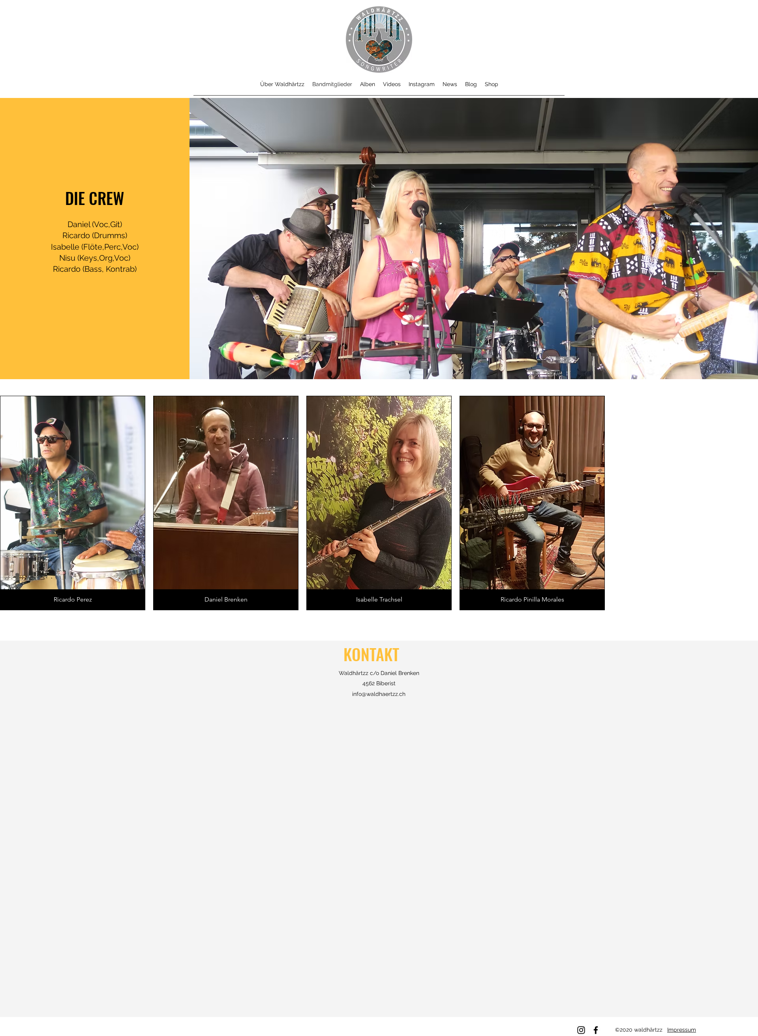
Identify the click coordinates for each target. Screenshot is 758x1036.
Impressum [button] (681, 1030)
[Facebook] (596, 1030)
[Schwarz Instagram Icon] (581, 1030)
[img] (72, 503)
